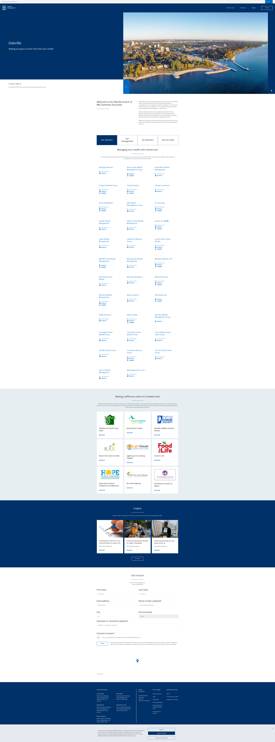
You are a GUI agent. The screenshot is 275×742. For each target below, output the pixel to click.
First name (101, 590)
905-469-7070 (160, 174)
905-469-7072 (132, 209)
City (98, 612)
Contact (267, 8)
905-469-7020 (105, 283)
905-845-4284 (132, 338)
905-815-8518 (105, 301)
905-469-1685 (105, 376)
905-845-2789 (160, 338)
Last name (143, 590)
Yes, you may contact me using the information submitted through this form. (121, 637)
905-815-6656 (105, 171)
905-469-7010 (132, 245)
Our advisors (107, 140)
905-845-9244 (160, 357)
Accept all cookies (161, 733)
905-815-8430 (105, 319)
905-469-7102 (105, 227)
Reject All (161, 729)
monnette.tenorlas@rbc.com (123, 709)
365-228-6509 (160, 207)
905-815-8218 (132, 265)
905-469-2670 (132, 319)
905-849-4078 (160, 263)
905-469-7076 (132, 227)
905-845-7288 (105, 338)
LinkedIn (131, 175)
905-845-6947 (105, 207)
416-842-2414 (132, 357)
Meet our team (230, 8)
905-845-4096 (132, 189)
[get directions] (137, 661)
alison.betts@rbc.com (121, 697)
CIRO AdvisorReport (158, 702)
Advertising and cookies (157, 712)
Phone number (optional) (150, 601)
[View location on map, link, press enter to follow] (137, 662)
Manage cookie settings (162, 738)
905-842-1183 (160, 225)
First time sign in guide (172, 696)
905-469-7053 (132, 281)
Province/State (145, 612)
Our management (127, 140)
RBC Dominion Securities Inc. (9, 1)
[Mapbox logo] (100, 674)
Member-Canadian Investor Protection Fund (157, 707)
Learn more (130, 432)
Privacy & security (157, 694)
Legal (154, 696)
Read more (102, 435)
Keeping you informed (172, 699)
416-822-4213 (132, 374)
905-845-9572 (105, 354)
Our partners (148, 140)
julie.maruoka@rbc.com (103, 709)
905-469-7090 (105, 245)
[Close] (272, 728)
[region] (137, 662)
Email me (103, 173)
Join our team (168, 140)
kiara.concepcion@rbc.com (103, 720)
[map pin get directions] (137, 661)
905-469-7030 (105, 189)
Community (243, 8)
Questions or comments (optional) (112, 621)
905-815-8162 (160, 281)
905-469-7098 (132, 299)
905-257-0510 (160, 189)
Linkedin (99, 701)
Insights (254, 8)
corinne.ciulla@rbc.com (103, 697)
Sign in (168, 694)
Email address (103, 601)
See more (137, 558)
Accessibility (156, 699)
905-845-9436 (160, 245)
